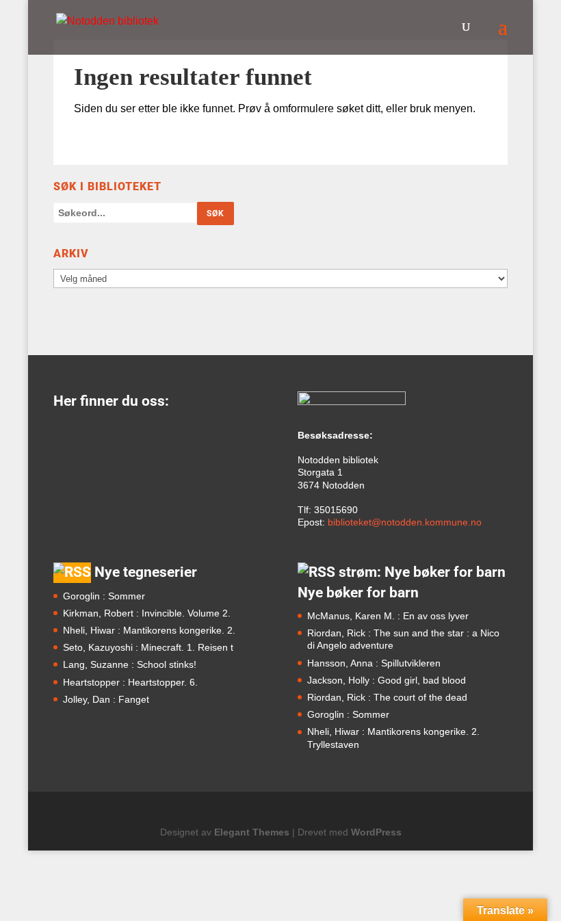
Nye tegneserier (145, 572)
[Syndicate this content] (72, 572)
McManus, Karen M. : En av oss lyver (388, 615)
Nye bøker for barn (358, 592)
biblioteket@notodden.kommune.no (405, 522)
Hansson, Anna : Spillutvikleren (374, 663)
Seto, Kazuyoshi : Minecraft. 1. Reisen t (148, 647)
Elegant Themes (251, 832)
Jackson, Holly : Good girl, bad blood (386, 680)
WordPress (376, 832)
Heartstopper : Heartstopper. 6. (130, 682)
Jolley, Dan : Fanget (106, 699)
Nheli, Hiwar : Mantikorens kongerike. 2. (149, 630)
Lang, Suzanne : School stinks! (129, 664)
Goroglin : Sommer (104, 596)
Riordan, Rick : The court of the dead (387, 697)
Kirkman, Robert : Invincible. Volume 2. (147, 613)
